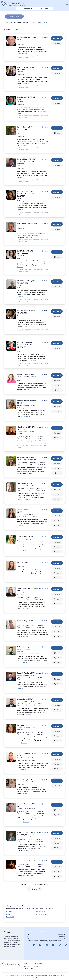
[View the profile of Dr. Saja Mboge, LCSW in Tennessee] (11, 162)
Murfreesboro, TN (40, 914)
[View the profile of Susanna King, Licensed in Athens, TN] (11, 539)
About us (25, 963)
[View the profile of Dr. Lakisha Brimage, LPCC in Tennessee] (11, 346)
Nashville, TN (10, 911)
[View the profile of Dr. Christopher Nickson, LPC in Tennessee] (11, 314)
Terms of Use (30, 975)
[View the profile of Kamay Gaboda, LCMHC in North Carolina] (11, 130)
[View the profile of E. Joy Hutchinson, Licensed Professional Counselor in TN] (11, 836)
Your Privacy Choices (47, 975)
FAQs (36, 966)
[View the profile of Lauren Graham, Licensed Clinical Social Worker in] (11, 378)
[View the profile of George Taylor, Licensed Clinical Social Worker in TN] (11, 702)
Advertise (26, 966)
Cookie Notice (56, 975)
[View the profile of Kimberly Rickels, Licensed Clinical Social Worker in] (11, 404)
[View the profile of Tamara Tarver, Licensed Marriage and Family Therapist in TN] (11, 592)
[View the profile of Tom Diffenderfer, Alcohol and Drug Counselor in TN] (11, 757)
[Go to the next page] (39, 889)
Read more (25, 53)
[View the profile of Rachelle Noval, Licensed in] (11, 565)
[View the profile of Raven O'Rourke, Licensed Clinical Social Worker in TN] (11, 676)
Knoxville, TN (10, 917)
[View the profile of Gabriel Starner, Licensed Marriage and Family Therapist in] (11, 650)
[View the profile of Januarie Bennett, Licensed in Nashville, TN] (11, 864)
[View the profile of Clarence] (11, 284)
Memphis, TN (10, 914)
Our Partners (38, 969)
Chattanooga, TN (40, 911)
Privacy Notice (53, 942)
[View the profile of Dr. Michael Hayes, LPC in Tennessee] (11, 41)
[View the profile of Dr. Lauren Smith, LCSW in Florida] (11, 195)
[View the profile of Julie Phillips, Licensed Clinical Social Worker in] (11, 783)
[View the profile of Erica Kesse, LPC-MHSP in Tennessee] (11, 100)
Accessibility (38, 963)
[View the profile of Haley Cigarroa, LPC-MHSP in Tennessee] (11, 71)
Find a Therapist (28, 969)
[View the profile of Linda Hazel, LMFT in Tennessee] (11, 227)
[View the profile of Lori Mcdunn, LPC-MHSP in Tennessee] (11, 254)
